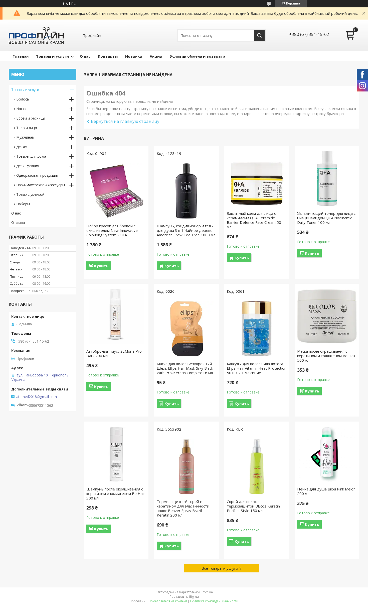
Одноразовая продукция (37, 175)
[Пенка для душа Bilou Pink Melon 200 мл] (327, 454)
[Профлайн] (36, 35)
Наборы (23, 203)
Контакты (108, 56)
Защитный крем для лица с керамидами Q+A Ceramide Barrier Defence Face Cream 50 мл (254, 220)
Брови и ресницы (30, 118)
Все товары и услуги (220, 568)
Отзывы (18, 222)
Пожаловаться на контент (168, 601)
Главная (21, 56)
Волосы (23, 99)
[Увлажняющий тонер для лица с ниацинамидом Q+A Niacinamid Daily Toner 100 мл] (327, 178)
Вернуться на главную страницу (125, 121)
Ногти (21, 108)
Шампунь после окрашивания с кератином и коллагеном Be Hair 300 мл (115, 493)
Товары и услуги (52, 56)
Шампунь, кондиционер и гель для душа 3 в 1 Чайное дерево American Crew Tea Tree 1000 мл (186, 230)
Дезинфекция (27, 165)
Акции (156, 56)
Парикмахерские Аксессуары (40, 184)
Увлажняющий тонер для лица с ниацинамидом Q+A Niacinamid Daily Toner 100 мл (326, 218)
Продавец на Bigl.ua (184, 596)
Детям (21, 146)
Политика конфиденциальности (214, 601)
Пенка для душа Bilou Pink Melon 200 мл (326, 491)
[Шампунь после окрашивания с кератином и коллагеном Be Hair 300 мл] (116, 454)
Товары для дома (31, 156)
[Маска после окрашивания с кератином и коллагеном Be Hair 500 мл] (327, 316)
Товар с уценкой (30, 194)
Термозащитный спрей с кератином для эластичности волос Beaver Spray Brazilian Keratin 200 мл (183, 508)
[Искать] (259, 35)
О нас (85, 56)
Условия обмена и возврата (197, 56)
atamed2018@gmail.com (36, 396)
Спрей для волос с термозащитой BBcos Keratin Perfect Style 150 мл (253, 506)
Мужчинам (25, 137)
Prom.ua (207, 592)
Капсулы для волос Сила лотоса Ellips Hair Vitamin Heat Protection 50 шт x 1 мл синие (256, 368)
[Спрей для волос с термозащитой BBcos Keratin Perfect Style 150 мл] (256, 466)
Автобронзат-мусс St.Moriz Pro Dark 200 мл (114, 353)
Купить (101, 265)
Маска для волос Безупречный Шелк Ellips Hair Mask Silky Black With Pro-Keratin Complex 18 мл (185, 368)
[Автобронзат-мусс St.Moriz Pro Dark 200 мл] (116, 316)
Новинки (133, 56)
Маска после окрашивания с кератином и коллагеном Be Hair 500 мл (326, 355)
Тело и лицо (26, 127)
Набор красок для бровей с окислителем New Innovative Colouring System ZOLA (112, 230)
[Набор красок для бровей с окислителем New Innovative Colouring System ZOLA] (116, 191)
